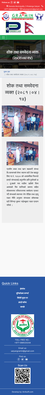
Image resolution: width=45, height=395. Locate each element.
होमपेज (22, 289)
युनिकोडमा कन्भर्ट (22, 293)
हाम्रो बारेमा (22, 302)
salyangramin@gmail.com (22, 351)
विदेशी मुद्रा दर (22, 298)
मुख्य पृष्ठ (7, 71)
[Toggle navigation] (3, 37)
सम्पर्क (22, 307)
